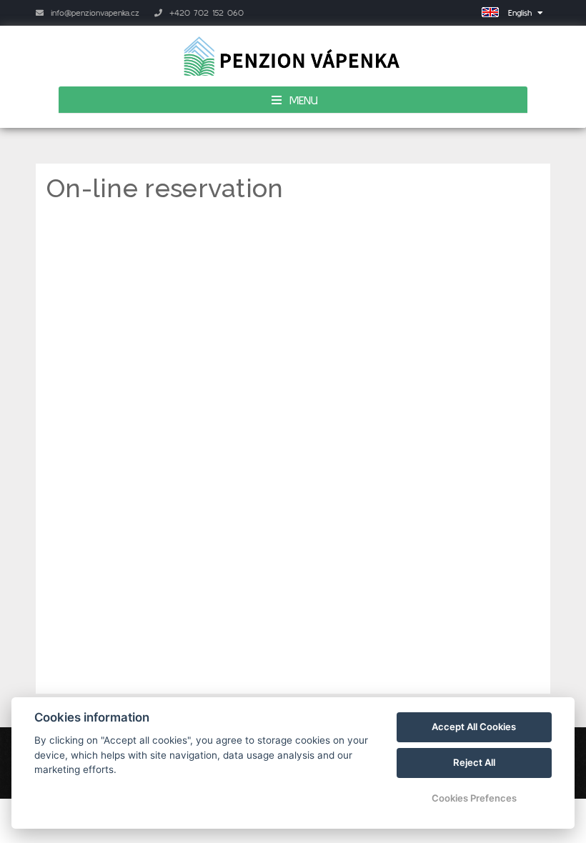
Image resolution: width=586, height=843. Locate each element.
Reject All (474, 762)
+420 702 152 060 (205, 12)
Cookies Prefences (474, 798)
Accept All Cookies (474, 726)
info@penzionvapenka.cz (93, 12)
